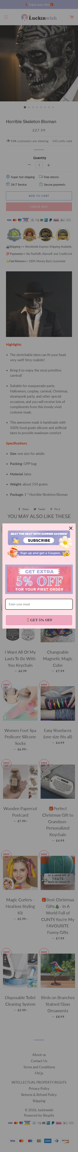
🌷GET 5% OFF (39, 620)
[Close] (71, 528)
